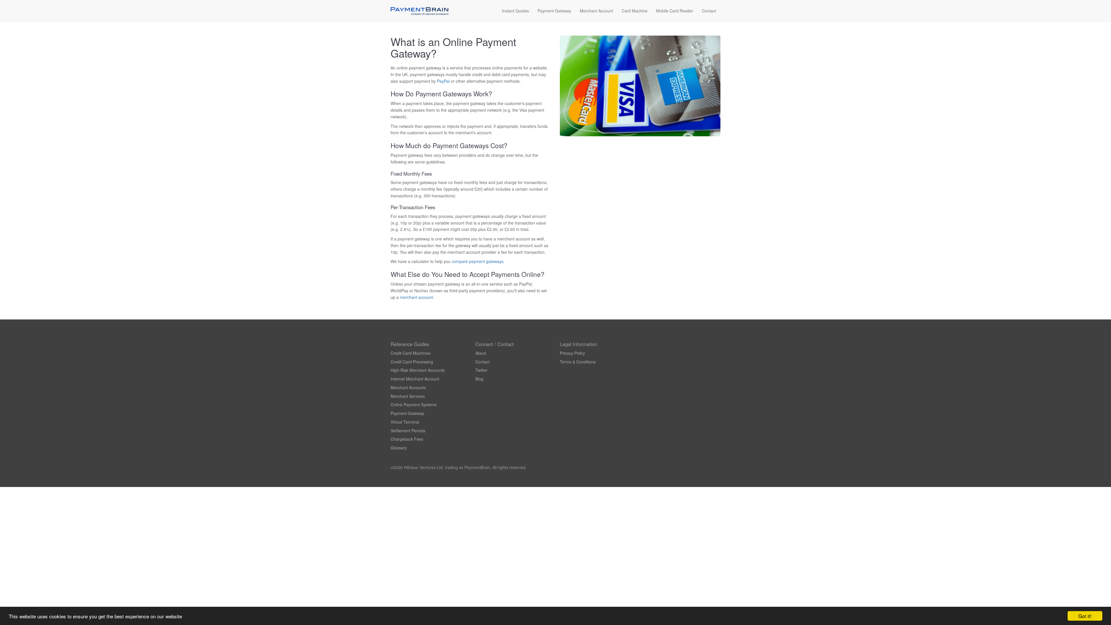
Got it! (1085, 616)
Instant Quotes (515, 11)
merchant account (416, 297)
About (480, 353)
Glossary (399, 448)
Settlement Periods (408, 430)
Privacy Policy (572, 353)
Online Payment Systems (414, 404)
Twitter (481, 370)
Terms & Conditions (578, 362)
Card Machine (635, 11)
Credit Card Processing (412, 362)
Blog (479, 379)
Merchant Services (408, 396)
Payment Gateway (554, 11)
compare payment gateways (477, 261)
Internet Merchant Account (415, 379)
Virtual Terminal (405, 422)
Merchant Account (596, 11)
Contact (709, 11)
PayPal (443, 81)
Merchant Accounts (408, 387)
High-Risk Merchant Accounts (418, 370)
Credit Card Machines (411, 353)
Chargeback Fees (407, 439)
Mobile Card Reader (674, 11)
